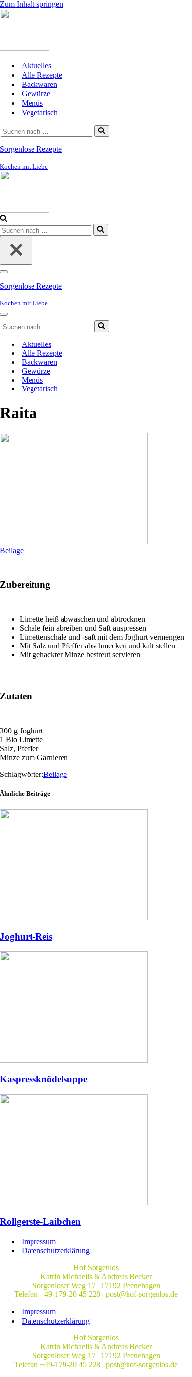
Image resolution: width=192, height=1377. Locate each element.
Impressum (39, 1241)
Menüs (32, 103)
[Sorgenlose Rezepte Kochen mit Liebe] (24, 48)
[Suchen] (101, 131)
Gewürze (36, 93)
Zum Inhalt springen (31, 4)
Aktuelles (36, 65)
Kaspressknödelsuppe (43, 1079)
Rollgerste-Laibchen (40, 1221)
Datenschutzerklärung (56, 1251)
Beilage (12, 550)
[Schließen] (16, 250)
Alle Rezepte (42, 75)
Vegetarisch (40, 112)
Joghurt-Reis (26, 936)
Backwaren (39, 84)
